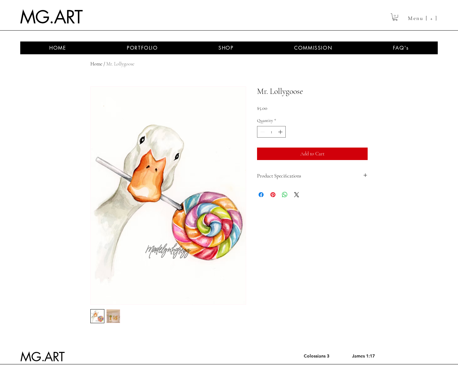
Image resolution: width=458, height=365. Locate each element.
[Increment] (281, 131)
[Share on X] (296, 194)
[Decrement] (262, 131)
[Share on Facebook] (261, 194)
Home (96, 64)
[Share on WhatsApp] (285, 194)
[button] (395, 17)
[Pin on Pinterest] (273, 194)
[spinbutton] (271, 131)
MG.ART (51, 17)
